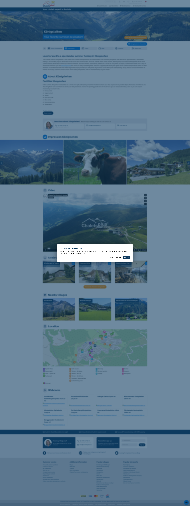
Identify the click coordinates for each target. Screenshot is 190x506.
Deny (111, 257)
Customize (118, 257)
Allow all (126, 257)
